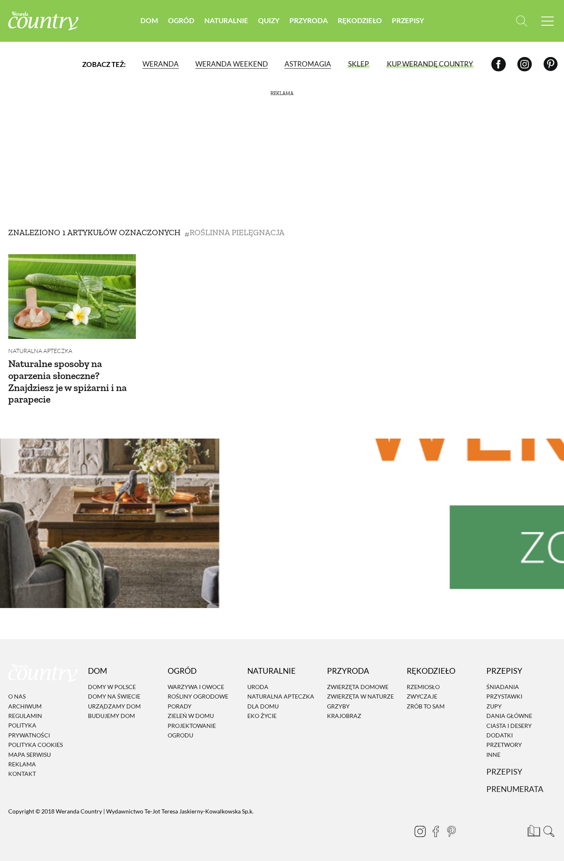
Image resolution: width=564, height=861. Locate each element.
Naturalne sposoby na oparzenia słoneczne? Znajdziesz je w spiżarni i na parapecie (67, 381)
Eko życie (262, 715)
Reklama (22, 764)
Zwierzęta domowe (358, 686)
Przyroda (308, 20)
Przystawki (504, 696)
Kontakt (22, 774)
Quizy (269, 20)
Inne (493, 754)
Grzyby (338, 706)
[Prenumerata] (533, 830)
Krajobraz (344, 715)
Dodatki (499, 735)
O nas (17, 696)
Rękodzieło (360, 20)
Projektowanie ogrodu (192, 730)
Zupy (494, 706)
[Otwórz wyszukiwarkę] (521, 21)
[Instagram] (524, 64)
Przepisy (408, 20)
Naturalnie (226, 20)
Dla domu (263, 706)
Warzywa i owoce (196, 686)
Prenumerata (514, 789)
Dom (149, 20)
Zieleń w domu (191, 715)
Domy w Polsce (112, 686)
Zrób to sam (426, 706)
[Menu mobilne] (547, 21)
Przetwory (504, 745)
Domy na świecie (114, 696)
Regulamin (25, 715)
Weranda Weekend (231, 64)
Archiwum (25, 706)
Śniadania (502, 686)
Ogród (181, 20)
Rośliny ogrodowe (198, 696)
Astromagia (307, 64)
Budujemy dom (111, 715)
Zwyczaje (422, 696)
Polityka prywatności (29, 730)
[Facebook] (498, 64)
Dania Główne (509, 715)
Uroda (257, 686)
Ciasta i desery (509, 725)
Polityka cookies (35, 744)
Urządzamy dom (114, 706)
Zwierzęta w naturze (360, 696)
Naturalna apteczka (40, 350)
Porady (180, 706)
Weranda (160, 64)
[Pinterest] (550, 64)
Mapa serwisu (29, 754)
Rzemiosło (423, 686)
